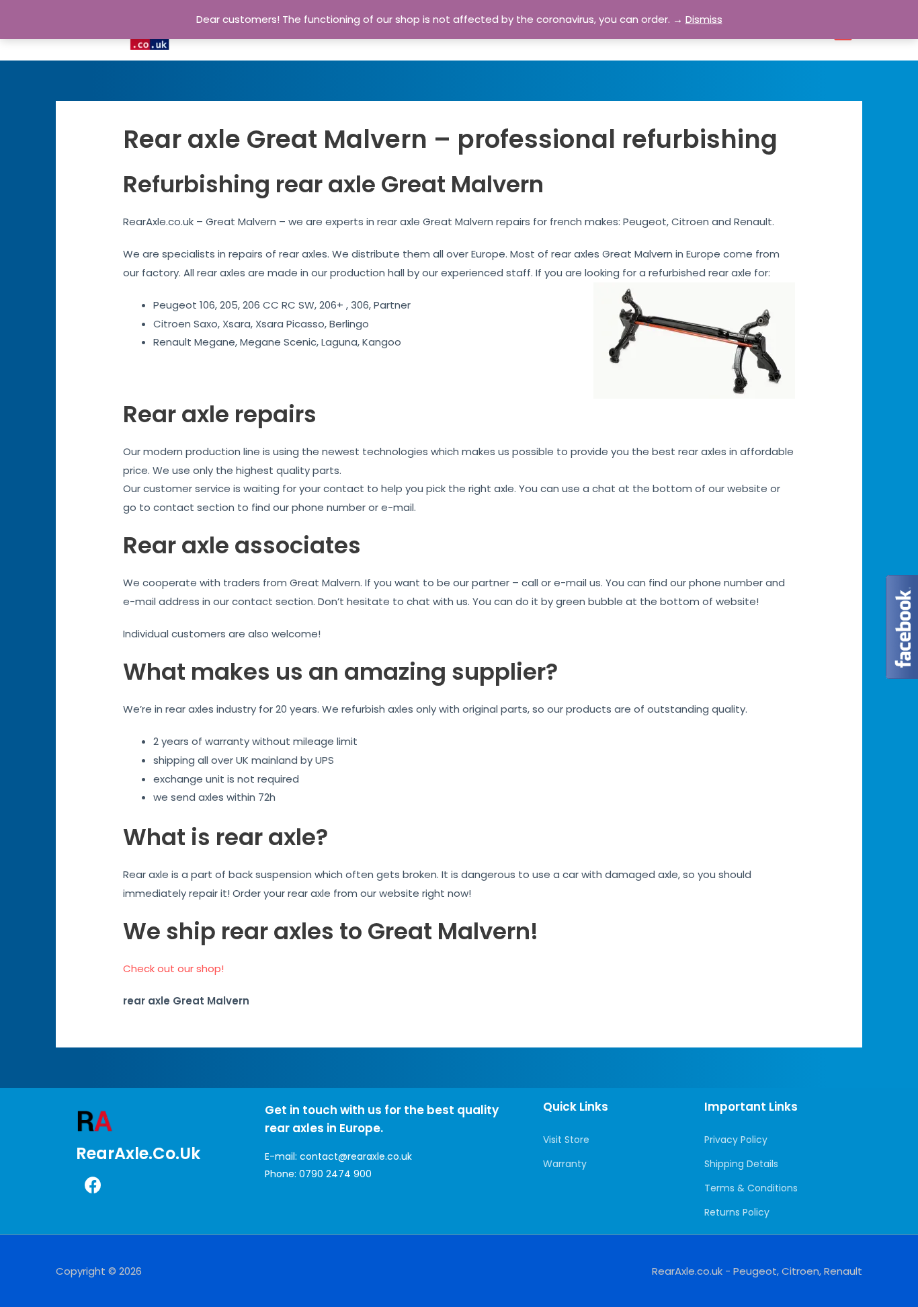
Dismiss (703, 19)
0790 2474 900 (335, 1174)
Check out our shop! (173, 968)
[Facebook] (93, 1185)
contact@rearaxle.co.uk (356, 1156)
